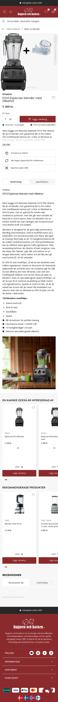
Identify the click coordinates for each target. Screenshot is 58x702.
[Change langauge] (20, 698)
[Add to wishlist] (53, 97)
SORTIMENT (11, 669)
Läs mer (6, 144)
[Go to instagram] (38, 653)
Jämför (17, 467)
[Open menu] (4, 12)
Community (42, 582)
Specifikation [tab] (42, 181)
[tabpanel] (29, 261)
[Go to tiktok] (51, 653)
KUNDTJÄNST (11, 677)
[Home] (29, 11)
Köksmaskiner (13, 29)
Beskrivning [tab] (16, 181)
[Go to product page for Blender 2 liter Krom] (19, 504)
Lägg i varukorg (39, 119)
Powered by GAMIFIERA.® (13, 597)
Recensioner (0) (15, 582)
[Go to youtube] (31, 653)
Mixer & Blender (32, 29)
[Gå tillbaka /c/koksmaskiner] (3, 29)
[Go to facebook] (45, 653)
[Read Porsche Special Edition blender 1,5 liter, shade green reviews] (44, 535)
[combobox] (29, 21)
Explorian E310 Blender (14, 436)
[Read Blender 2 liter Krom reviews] (8, 535)
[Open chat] (47, 691)
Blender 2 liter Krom (13, 524)
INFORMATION (12, 661)
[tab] (23, 87)
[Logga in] (11, 12)
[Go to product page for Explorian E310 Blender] (19, 417)
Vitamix (7, 94)
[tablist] (29, 182)
